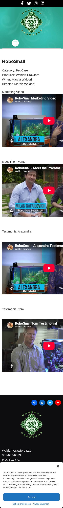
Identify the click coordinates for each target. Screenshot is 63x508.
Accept (31, 497)
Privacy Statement (40, 504)
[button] (58, 466)
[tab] (16, 43)
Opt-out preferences (22, 504)
